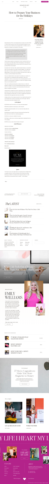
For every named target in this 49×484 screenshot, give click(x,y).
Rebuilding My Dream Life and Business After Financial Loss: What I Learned (21, 228)
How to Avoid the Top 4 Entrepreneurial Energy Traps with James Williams (39, 195)
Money (10, 226)
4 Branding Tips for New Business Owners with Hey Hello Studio (9, 194)
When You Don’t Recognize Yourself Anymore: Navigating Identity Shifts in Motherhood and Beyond (21, 217)
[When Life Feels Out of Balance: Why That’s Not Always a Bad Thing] (6, 210)
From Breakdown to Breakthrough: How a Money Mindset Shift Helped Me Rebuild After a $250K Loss (21, 234)
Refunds (44, 482)
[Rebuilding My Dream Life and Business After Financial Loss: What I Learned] (6, 228)
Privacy (41, 482)
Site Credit (46, 482)
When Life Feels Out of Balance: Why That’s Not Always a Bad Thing (24, 210)
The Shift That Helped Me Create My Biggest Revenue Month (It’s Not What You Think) (20, 221)
